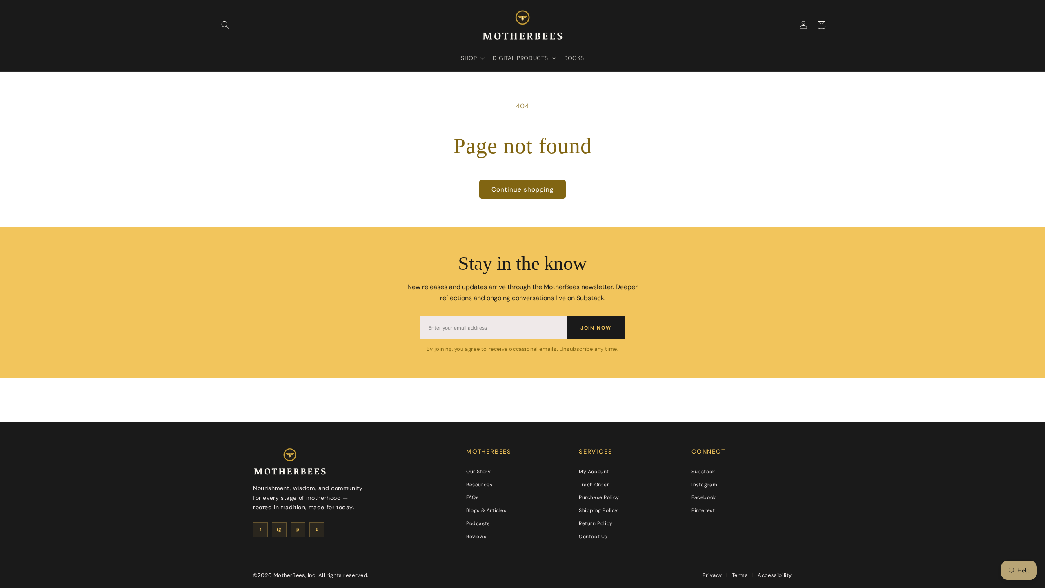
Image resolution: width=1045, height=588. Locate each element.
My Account (594, 471)
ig (279, 529)
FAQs (472, 497)
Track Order (594, 484)
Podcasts (478, 523)
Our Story (478, 471)
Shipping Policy (598, 510)
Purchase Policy (599, 497)
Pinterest (703, 510)
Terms (740, 575)
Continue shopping (522, 189)
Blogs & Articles (486, 510)
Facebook (703, 497)
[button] (225, 25)
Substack (703, 471)
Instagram (704, 484)
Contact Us (593, 536)
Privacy (712, 575)
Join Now (595, 328)
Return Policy (596, 523)
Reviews (476, 536)
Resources (479, 484)
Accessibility (775, 575)
